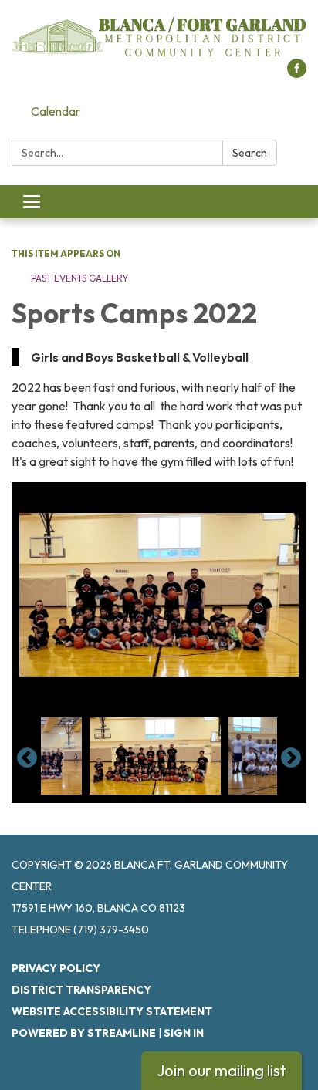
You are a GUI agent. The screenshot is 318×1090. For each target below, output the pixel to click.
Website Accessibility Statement (112, 1011)
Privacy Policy (56, 968)
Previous (27, 758)
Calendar (55, 111)
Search (249, 153)
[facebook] (296, 73)
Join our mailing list (221, 1070)
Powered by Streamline (84, 1033)
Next (291, 758)
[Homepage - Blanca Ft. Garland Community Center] (159, 37)
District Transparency (81, 990)
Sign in (184, 1033)
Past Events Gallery (79, 278)
